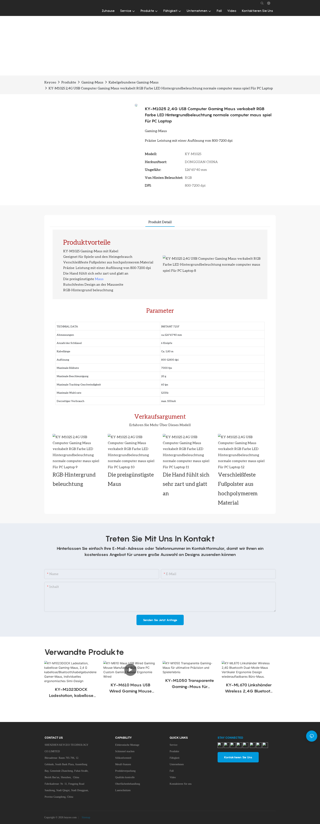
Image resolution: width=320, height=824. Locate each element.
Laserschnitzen (123, 790)
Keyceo (50, 82)
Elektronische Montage (127, 744)
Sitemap (85, 817)
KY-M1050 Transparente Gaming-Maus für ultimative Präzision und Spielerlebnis (189, 684)
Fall (172, 770)
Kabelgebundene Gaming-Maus (134, 82)
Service (173, 744)
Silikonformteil (123, 757)
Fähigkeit (174, 757)
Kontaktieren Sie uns (180, 783)
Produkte (68, 82)
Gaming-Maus (92, 82)
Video (173, 777)
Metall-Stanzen (123, 764)
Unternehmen (177, 764)
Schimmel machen (124, 751)
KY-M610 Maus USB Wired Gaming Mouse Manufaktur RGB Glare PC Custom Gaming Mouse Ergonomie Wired (130, 688)
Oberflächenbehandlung (127, 783)
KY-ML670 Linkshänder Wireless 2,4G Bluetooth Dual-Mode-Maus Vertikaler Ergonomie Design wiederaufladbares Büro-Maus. (249, 688)
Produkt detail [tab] (160, 222)
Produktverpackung (125, 770)
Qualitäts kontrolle (125, 777)
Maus (99, 279)
